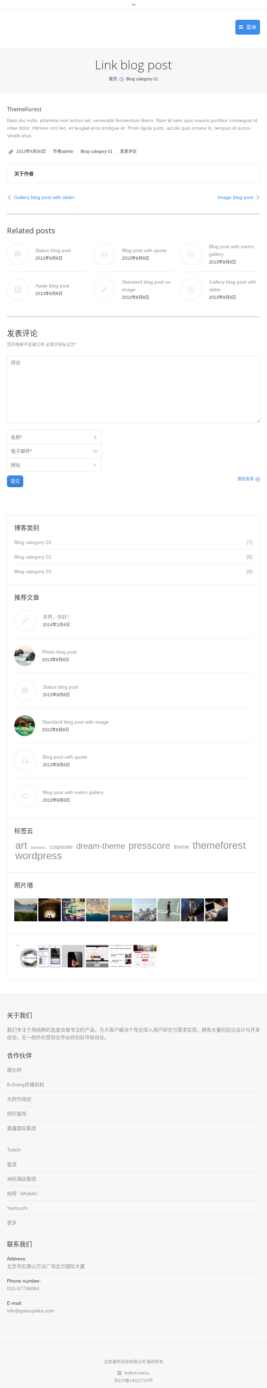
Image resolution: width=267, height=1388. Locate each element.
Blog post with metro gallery (73, 792)
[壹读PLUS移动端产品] (122, 957)
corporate (61, 847)
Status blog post (53, 250)
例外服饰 (16, 1114)
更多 (12, 1222)
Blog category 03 (32, 571)
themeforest (219, 845)
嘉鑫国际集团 (21, 1128)
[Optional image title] (26, 910)
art (21, 845)
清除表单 (245, 479)
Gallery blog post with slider (44, 197)
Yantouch (17, 1208)
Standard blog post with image (75, 722)
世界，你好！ (57, 617)
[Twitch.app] (50, 957)
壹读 (12, 1164)
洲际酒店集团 (21, 1179)
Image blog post (235, 197)
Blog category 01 (142, 79)
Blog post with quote (144, 250)
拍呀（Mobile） (24, 1193)
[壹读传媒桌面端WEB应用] (98, 957)
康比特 (14, 1070)
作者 (63, 151)
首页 (113, 79)
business (38, 847)
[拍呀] (145, 957)
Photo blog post (59, 652)
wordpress (38, 856)
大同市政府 (19, 1099)
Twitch (14, 1150)
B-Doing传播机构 (25, 1084)
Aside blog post (52, 285)
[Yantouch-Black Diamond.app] (74, 957)
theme (181, 847)
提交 (15, 481)
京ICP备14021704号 (133, 1380)
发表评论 (128, 151)
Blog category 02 (32, 557)
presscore (149, 846)
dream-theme (100, 846)
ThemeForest (24, 109)
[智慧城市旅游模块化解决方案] (26, 957)
